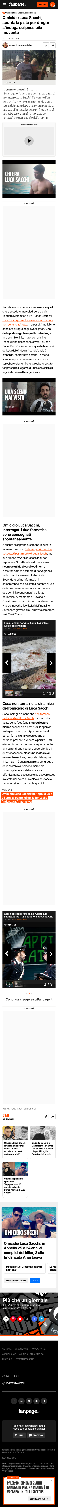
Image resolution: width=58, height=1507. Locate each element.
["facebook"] (34, 1319)
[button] (53, 45)
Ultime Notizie (30, 1109)
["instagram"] (13, 1319)
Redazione (7, 1359)
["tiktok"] (6, 1319)
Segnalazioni (21, 1349)
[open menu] (3, 4)
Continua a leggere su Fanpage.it (29, 999)
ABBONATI (42, 4)
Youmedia (7, 1349)
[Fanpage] (29, 1411)
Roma (19, 1109)
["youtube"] (20, 1319)
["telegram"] (41, 1319)
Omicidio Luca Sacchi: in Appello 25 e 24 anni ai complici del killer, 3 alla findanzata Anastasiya (24, 1250)
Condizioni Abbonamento (31, 1354)
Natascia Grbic (25, 45)
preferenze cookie (25, 1359)
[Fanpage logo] (17, 4)
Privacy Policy (39, 1349)
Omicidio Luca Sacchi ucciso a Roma (20, 13)
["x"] (27, 1319)
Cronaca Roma (9, 1109)
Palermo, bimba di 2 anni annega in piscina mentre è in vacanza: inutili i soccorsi (28, 1487)
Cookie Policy (9, 1354)
